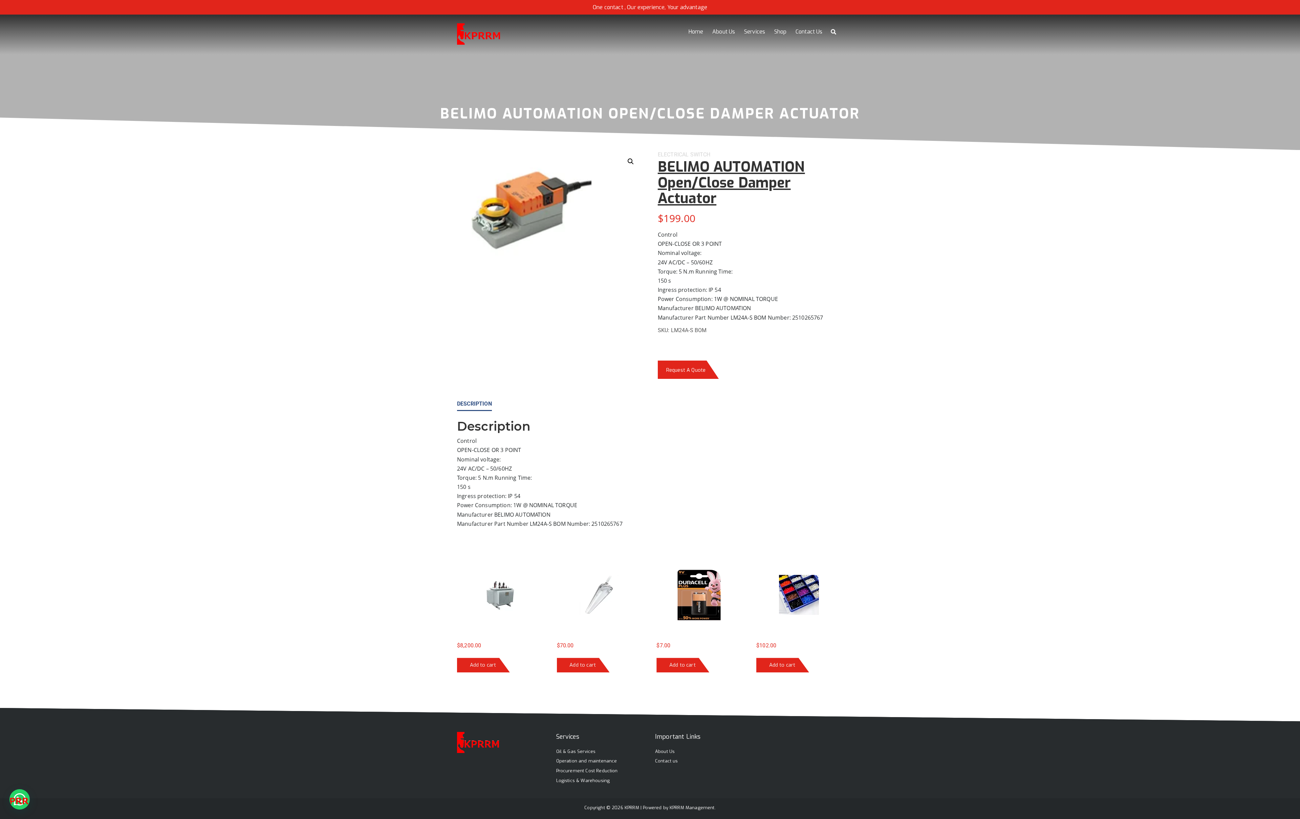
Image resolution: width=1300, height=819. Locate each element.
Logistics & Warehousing (583, 780)
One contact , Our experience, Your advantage (650, 7)
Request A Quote (686, 370)
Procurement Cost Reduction (587, 771)
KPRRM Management (692, 808)
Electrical (673, 154)
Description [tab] (474, 404)
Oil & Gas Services (576, 751)
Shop (780, 31)
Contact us (666, 761)
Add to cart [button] (483, 665)
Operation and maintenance (586, 761)
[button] (631, 161)
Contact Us (809, 31)
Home (696, 31)
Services (754, 31)
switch (700, 154)
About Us (723, 31)
